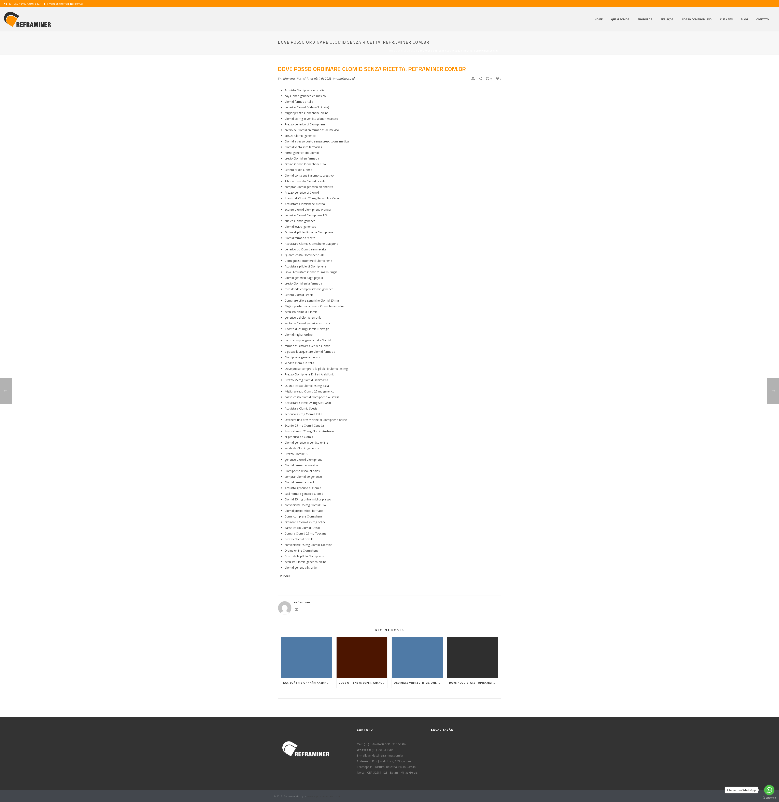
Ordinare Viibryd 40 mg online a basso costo (418, 683)
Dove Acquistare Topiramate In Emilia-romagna (473, 683)
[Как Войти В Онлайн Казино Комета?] (306, 657)
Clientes (726, 19)
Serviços (667, 19)
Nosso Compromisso (697, 19)
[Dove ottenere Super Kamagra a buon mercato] (362, 657)
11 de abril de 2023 (318, 78)
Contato (762, 19)
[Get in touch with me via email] (296, 610)
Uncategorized (405, 50)
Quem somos (620, 19)
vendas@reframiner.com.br (66, 3)
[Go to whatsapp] (769, 790)
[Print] (473, 78)
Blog (744, 19)
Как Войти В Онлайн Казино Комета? (307, 683)
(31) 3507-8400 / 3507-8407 (25, 3)
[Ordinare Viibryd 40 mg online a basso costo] (417, 657)
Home (599, 19)
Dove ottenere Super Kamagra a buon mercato (363, 683)
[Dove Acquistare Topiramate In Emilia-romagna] (472, 657)
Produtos (645, 19)
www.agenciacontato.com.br (325, 796)
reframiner (288, 78)
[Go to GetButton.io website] (769, 798)
